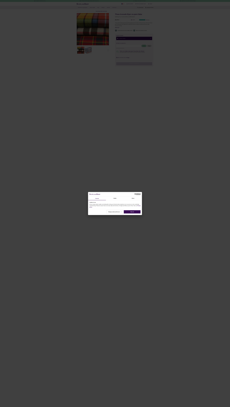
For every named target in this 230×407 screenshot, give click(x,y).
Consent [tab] (97, 198)
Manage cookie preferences (114, 211)
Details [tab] (115, 198)
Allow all (132, 211)
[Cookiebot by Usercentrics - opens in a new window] (135, 194)
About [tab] (133, 198)
